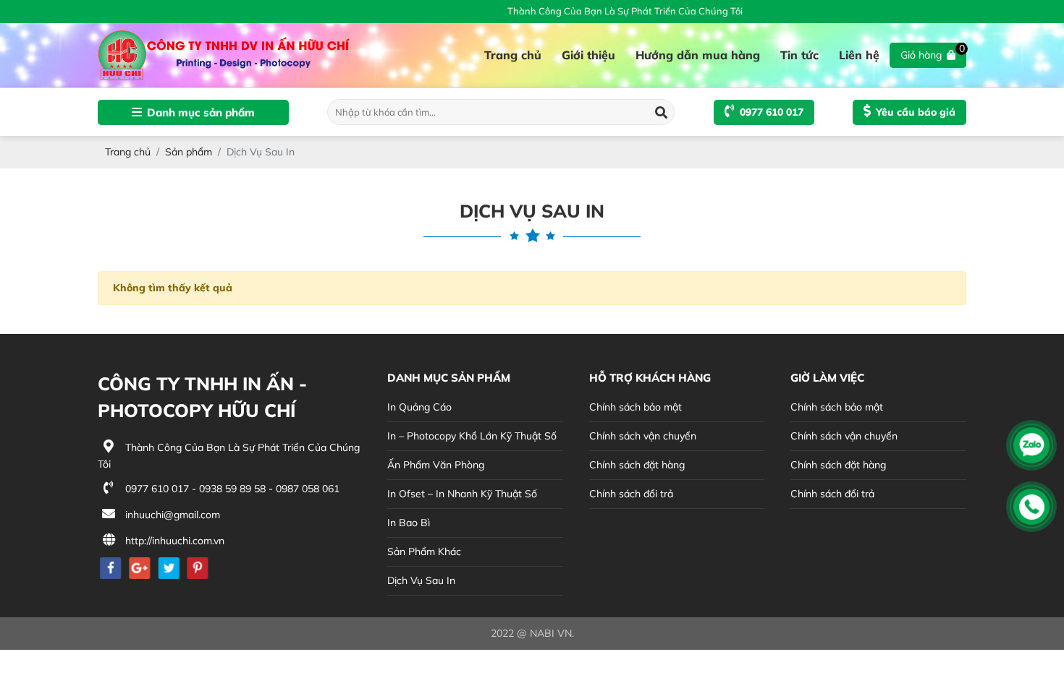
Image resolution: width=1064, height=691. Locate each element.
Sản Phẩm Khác (424, 551)
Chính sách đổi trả (631, 493)
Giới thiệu (588, 55)
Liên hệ (859, 55)
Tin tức (799, 55)
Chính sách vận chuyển (642, 435)
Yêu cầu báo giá (915, 112)
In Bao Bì (408, 522)
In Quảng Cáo (419, 406)
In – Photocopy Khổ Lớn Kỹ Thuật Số (472, 435)
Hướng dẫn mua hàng (698, 55)
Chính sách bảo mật (635, 406)
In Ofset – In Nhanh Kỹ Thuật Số (462, 493)
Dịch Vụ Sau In (421, 580)
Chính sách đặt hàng (637, 464)
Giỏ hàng (932, 52)
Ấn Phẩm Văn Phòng (435, 464)
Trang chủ (512, 55)
